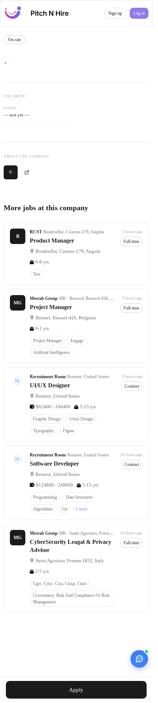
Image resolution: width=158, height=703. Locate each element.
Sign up (115, 13)
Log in (139, 13)
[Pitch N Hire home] (36, 13)
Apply (76, 690)
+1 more (80, 509)
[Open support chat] (139, 659)
